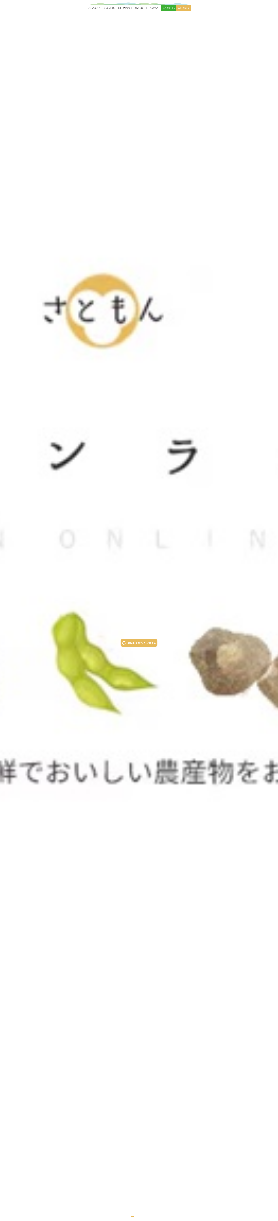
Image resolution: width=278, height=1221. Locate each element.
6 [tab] (145, 1216)
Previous (5, 620)
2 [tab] (132, 1216)
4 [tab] (139, 1216)
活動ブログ (154, 8)
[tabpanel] (139, 620)
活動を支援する (183, 8)
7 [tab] (149, 1216)
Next (272, 620)
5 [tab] (142, 1216)
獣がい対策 (139, 8)
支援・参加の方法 (124, 8)
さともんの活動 (109, 8)
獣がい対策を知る (169, 8)
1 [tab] (129, 1216)
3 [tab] (136, 1216)
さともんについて (94, 8)
